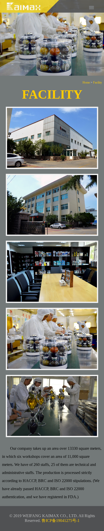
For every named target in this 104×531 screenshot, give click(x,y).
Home (86, 82)
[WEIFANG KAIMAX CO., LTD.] (30, 11)
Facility (97, 82)
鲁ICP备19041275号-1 (61, 520)
